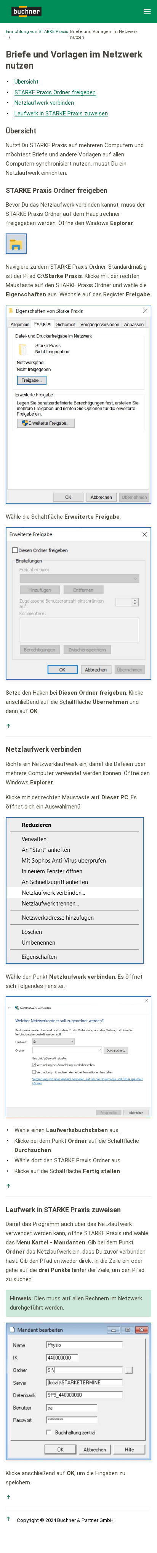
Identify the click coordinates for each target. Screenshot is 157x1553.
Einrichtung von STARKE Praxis (37, 31)
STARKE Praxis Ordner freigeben (55, 92)
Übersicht (26, 81)
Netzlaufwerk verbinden (44, 102)
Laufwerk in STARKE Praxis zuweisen (61, 113)
